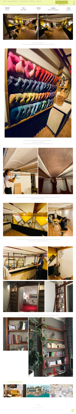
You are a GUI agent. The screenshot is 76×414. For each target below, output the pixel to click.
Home (4, 1)
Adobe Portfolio (40, 407)
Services (32, 1)
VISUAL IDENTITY (24, 1)
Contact (38, 1)
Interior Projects (13, 1)
